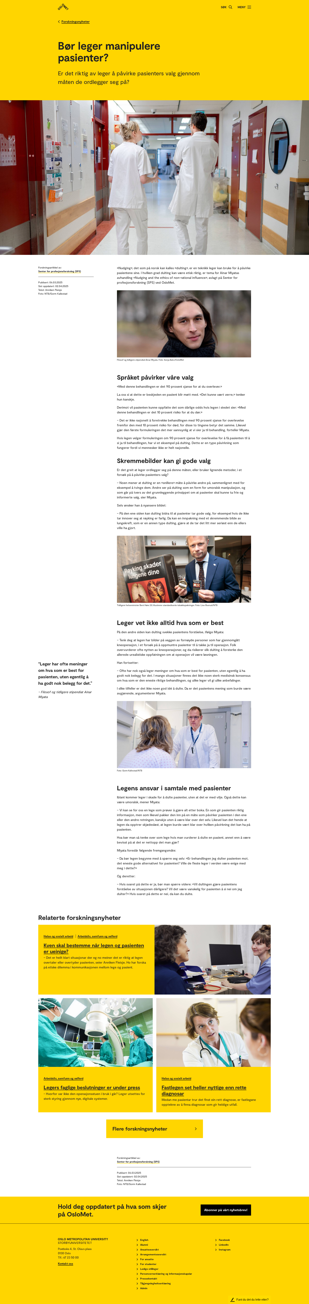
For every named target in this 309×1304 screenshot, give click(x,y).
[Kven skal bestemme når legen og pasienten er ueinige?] (212, 960)
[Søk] (230, 7)
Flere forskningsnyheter (139, 1129)
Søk (224, 7)
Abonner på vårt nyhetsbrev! (225, 1210)
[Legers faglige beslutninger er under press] (95, 1032)
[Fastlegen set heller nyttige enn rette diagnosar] (213, 1032)
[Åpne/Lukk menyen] (249, 7)
